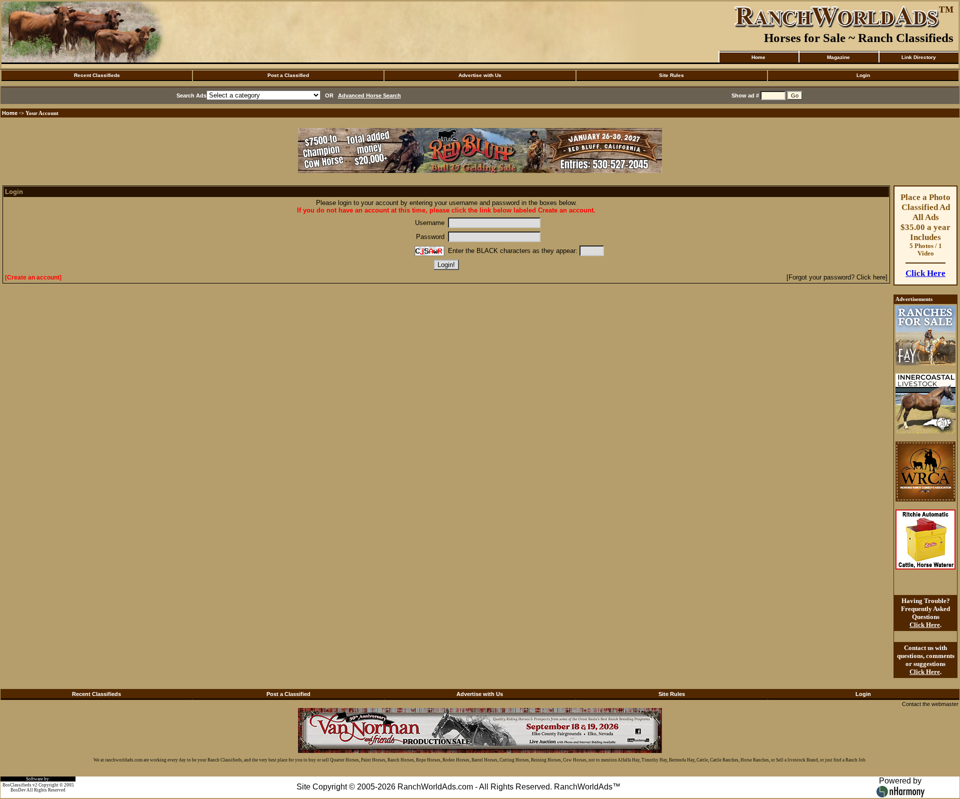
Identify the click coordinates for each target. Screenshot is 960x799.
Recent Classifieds (97, 75)
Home (759, 57)
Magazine (838, 57)
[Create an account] (33, 277)
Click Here (926, 273)
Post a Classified (288, 75)
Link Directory (919, 57)
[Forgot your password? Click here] (837, 277)
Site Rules (671, 75)
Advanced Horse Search (369, 95)
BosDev (18, 790)
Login (863, 75)
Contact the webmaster (930, 704)
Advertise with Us (480, 75)
